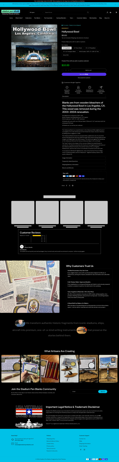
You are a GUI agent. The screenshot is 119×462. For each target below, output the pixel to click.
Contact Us (82, 438)
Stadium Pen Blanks (45, 459)
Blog (100, 18)
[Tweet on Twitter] (69, 185)
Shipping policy (51, 438)
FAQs (80, 441)
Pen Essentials (48, 18)
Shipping (73, 38)
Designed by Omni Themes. (58, 459)
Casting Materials (61, 18)
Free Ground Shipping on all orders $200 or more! (59, 4)
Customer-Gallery (82, 18)
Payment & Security (52, 451)
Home (11, 18)
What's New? (19, 18)
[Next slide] (115, 4)
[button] (88, 70)
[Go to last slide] (3, 4)
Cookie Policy (50, 443)
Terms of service (51, 448)
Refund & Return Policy (53, 441)
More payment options (84, 77)
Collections (28, 18)
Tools (71, 18)
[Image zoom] (34, 47)
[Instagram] (84, 449)
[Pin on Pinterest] (72, 185)
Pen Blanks (37, 18)
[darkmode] (115, 12)
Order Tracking (83, 446)
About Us (106, 18)
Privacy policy (50, 446)
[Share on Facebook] (66, 185)
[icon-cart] (110, 12)
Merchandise (93, 18)
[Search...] (88, 12)
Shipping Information (85, 443)
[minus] (63, 70)
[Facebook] (80, 449)
